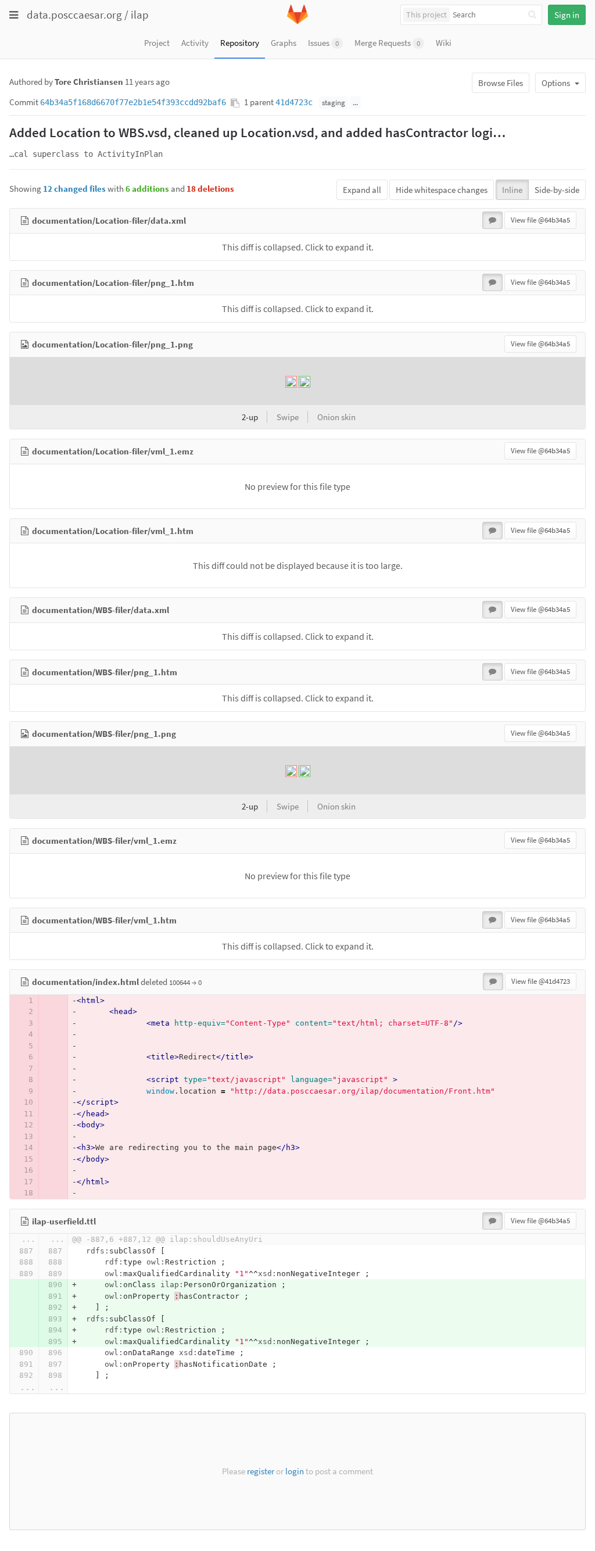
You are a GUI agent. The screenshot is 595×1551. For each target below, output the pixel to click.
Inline (512, 189)
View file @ (540, 220)
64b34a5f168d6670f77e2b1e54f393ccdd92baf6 (133, 102)
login (294, 1471)
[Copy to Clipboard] (235, 103)
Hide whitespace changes (442, 189)
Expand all (362, 189)
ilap (140, 15)
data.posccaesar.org (74, 15)
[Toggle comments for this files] (492, 220)
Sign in (566, 14)
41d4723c (294, 102)
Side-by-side (557, 189)
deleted (100, 981)
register (260, 1471)
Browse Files (500, 82)
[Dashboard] (297, 21)
